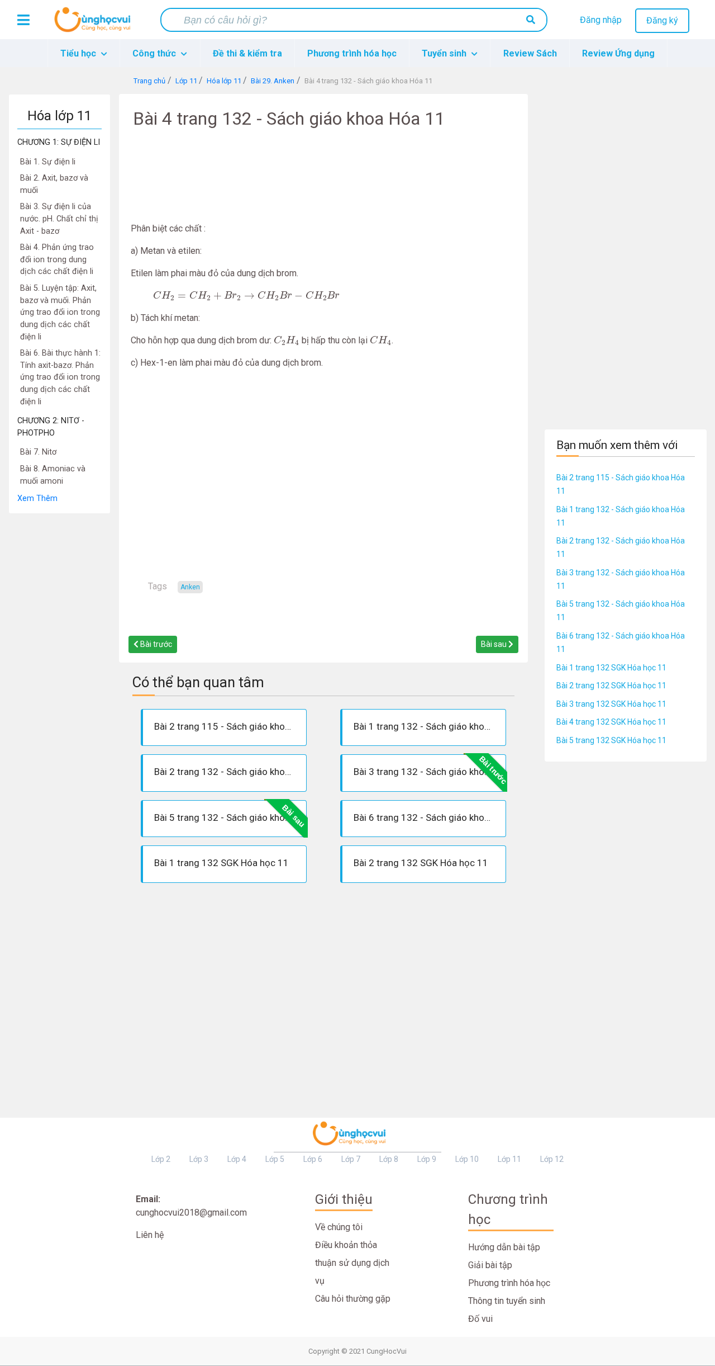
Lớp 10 (467, 1159)
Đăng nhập (601, 20)
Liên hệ (150, 1235)
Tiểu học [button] (79, 53)
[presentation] (246, 295)
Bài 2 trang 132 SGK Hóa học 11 (611, 685)
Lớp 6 (312, 1159)
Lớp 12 (552, 1159)
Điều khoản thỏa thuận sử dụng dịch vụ (352, 1263)
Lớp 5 (274, 1159)
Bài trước (155, 644)
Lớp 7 (350, 1159)
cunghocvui (95, 24)
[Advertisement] (59, 681)
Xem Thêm (37, 498)
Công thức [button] (155, 53)
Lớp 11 (509, 1159)
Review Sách (530, 53)
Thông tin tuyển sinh (506, 1301)
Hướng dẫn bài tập (504, 1247)
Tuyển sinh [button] (445, 53)
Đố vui (480, 1318)
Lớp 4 (236, 1159)
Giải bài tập (490, 1265)
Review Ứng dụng (618, 53)
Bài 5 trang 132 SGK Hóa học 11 (611, 740)
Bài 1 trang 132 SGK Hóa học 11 (611, 667)
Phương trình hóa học (352, 53)
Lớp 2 (160, 1159)
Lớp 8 (388, 1159)
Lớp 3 (198, 1159)
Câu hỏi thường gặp (352, 1298)
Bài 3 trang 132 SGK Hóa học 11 (611, 703)
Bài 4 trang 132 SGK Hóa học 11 (611, 721)
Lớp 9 (426, 1159)
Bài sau (494, 644)
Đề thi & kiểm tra (247, 53)
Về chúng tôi (339, 1227)
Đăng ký (662, 20)
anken (190, 587)
